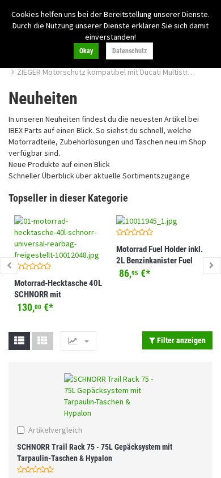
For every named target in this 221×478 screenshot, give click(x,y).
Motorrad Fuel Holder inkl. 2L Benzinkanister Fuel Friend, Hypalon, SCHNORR (161, 260)
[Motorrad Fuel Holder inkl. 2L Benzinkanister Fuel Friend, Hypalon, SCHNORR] (161, 221)
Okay (86, 51)
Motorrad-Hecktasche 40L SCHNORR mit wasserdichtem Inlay (58, 294)
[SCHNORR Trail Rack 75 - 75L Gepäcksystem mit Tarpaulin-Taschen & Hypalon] (110, 396)
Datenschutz (129, 51)
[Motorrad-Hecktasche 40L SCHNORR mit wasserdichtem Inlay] (59, 238)
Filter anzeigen (180, 340)
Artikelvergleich (55, 430)
